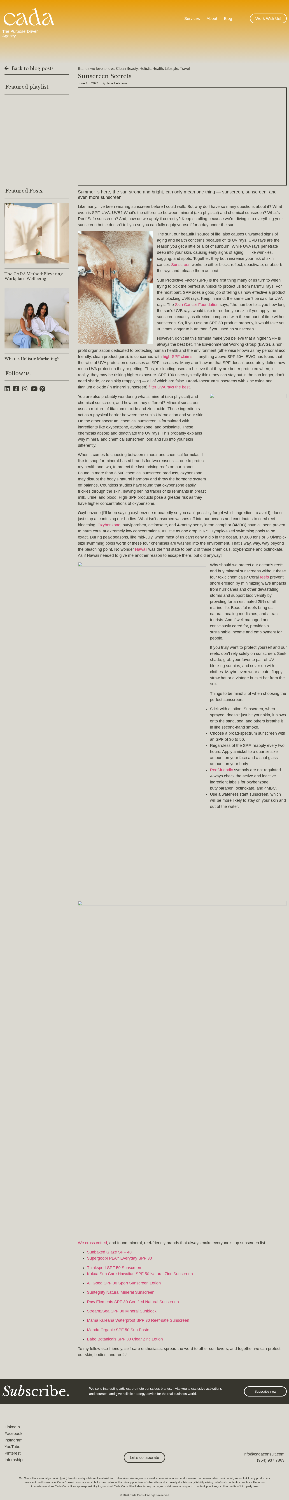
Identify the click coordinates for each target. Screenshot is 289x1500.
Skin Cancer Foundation (197, 304)
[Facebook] (17, 389)
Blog (228, 18)
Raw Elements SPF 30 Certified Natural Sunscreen (133, 1302)
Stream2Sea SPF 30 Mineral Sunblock (121, 1311)
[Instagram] (26, 389)
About (212, 18)
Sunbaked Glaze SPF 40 (109, 1252)
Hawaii (141, 549)
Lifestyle (171, 69)
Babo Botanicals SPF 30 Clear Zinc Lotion (125, 1339)
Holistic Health (151, 69)
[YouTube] (35, 389)
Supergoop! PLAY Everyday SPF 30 (119, 1258)
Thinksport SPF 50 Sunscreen (114, 1267)
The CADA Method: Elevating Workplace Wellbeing (34, 276)
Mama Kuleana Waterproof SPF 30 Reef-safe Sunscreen (138, 1320)
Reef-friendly (221, 770)
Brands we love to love (96, 69)
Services (192, 18)
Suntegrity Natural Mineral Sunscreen (120, 1292)
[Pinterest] (44, 389)
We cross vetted (92, 1243)
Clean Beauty (127, 69)
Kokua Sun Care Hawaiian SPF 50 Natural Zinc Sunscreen (140, 1274)
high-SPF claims (177, 356)
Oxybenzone (109, 525)
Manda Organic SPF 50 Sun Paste (118, 1330)
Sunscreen (181, 264)
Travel (185, 69)
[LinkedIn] (9, 389)
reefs (264, 577)
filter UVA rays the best (169, 387)
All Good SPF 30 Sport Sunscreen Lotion (124, 1283)
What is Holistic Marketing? (32, 359)
